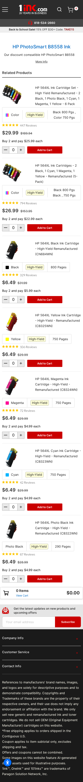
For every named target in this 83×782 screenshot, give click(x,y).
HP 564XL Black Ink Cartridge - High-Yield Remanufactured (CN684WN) (57, 248)
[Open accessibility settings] (7, 762)
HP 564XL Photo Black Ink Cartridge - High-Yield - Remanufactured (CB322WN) (56, 528)
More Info (41, 61)
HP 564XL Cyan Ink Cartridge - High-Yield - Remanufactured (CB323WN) (58, 456)
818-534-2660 (44, 23)
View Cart (22, 595)
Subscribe (68, 621)
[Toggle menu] (7, 9)
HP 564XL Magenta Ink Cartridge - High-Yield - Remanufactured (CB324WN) (56, 384)
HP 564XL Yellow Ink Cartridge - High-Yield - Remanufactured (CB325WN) (58, 320)
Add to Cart (44, 150)
